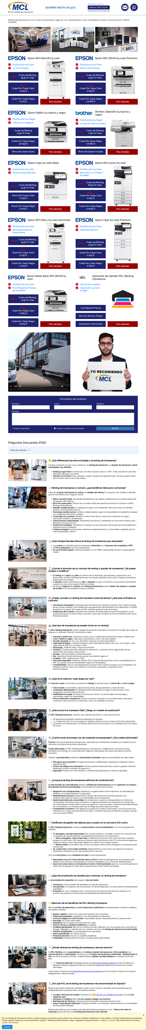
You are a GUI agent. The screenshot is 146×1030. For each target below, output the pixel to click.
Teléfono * (100, 404)
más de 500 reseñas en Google (109, 995)
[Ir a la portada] (19, 10)
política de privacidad (74, 428)
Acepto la (70, 428)
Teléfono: (98, 7)
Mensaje (15, 411)
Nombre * (16, 404)
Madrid (105, 963)
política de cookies (10, 1022)
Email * (57, 404)
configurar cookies (107, 1020)
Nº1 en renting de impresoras (20, 12)
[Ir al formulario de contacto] (125, 7)
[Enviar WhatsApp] (134, 7)
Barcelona (97, 963)
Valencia (112, 963)
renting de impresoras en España (86, 971)
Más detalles (55, 101)
